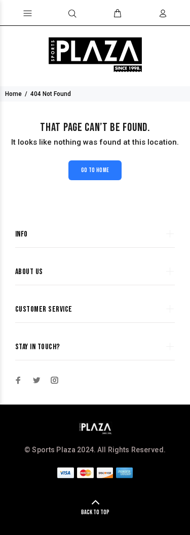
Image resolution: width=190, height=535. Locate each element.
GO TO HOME (95, 170)
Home (13, 93)
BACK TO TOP (95, 512)
